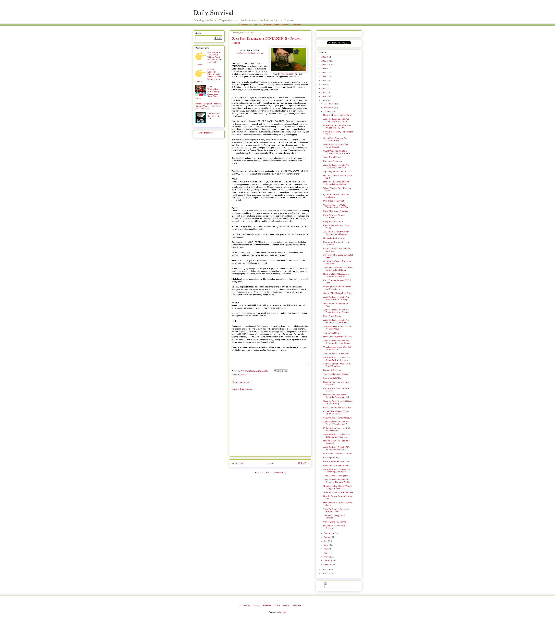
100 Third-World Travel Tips (336, 353)
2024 (324, 65)
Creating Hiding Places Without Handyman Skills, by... (337, 487)
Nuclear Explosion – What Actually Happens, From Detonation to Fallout (208, 75)
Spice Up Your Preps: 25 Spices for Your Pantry (337, 402)
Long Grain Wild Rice (333, 221)
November (329, 107)
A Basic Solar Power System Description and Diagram (336, 233)
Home (271, 463)
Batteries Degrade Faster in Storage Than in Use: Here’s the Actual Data (208, 106)
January (328, 565)
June (326, 545)
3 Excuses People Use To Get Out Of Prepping (336, 365)
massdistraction (287, 74)
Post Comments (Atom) (276, 472)
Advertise (267, 25)
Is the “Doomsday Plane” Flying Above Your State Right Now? (207, 92)
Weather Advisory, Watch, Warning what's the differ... (336, 206)
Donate (277, 25)
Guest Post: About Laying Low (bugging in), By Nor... (337, 126)
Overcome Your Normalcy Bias (337, 407)
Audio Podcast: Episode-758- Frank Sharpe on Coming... (336, 311)
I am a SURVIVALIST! (333, 378)
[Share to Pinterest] (286, 370)
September (329, 533)
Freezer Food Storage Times (336, 461)
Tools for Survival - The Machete (338, 492)
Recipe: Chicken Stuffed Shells (337, 115)
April (326, 553)
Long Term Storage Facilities (336, 465)
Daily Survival (213, 12)
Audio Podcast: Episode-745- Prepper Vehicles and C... (336, 423)
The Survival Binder (332, 333)
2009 (324, 573)
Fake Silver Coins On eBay (335, 211)
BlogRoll (286, 25)
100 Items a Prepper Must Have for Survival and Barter (338, 268)
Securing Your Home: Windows (337, 418)
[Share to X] (280, 370)
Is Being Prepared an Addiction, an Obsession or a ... (337, 287)
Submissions (245, 25)
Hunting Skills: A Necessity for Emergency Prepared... (336, 275)
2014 (324, 88)
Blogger (282, 612)
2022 (324, 73)
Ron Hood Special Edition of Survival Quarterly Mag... (336, 183)
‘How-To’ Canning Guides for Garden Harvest (336, 510)
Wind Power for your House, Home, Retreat (336, 145)
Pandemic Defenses (332, 161)
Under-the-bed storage (333, 238)
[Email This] (275, 370)
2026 (324, 57)
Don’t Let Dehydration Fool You (337, 337)
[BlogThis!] (277, 370)
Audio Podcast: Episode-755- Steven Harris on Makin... (336, 321)
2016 (324, 84)
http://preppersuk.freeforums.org (249, 53)
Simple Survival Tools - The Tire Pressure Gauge (337, 327)
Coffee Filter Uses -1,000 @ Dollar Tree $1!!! (336, 412)
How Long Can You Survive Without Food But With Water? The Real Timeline (208, 58)
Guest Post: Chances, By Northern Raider (334, 139)
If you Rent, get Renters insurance (334, 216)
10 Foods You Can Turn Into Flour (213, 116)
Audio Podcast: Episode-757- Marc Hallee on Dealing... (336, 298)
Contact (257, 25)
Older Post (303, 463)
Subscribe (296, 25)
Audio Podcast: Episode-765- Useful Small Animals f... (336, 166)
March (327, 557)
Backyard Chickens (332, 370)
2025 (324, 61)
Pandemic (242, 374)
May (326, 549)
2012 (324, 96)
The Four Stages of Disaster (336, 374)
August (327, 537)
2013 (324, 92)
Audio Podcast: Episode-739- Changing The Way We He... (337, 480)
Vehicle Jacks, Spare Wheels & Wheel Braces (337, 348)
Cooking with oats (331, 457)
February (328, 560)
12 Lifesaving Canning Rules (336, 476)
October (328, 111)
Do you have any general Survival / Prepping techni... (336, 396)
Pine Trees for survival (333, 201)
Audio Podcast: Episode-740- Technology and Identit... (336, 470)
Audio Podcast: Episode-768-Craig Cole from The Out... (336, 120)
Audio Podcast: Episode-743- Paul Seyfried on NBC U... (336, 448)
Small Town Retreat (332, 157)
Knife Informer (205, 133)
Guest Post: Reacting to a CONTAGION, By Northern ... (337, 152)
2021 (324, 76)
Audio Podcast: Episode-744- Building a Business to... (336, 435)
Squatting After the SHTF (334, 171)
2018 (324, 80)
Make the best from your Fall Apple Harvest (336, 429)
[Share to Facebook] (283, 370)
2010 (324, 569)
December (329, 104)
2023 (324, 68)
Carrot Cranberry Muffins (334, 522)
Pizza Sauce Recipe (332, 316)
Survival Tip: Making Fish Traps (337, 293)
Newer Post (238, 463)
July (326, 541)
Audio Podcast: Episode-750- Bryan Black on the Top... (336, 358)
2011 (323, 100)
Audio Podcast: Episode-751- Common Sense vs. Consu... (337, 341)
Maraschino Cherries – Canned (337, 453)
